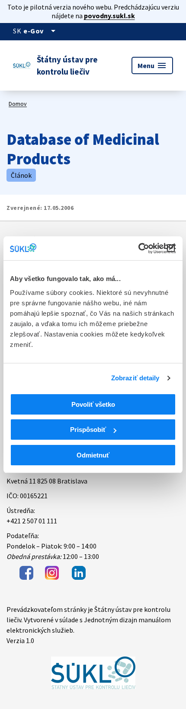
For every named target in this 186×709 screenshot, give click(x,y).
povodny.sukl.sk (109, 15)
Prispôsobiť (88, 429)
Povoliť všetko (93, 404)
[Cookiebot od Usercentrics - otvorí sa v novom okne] (138, 248)
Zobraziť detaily (135, 378)
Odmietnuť (93, 455)
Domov (18, 104)
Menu (152, 65)
